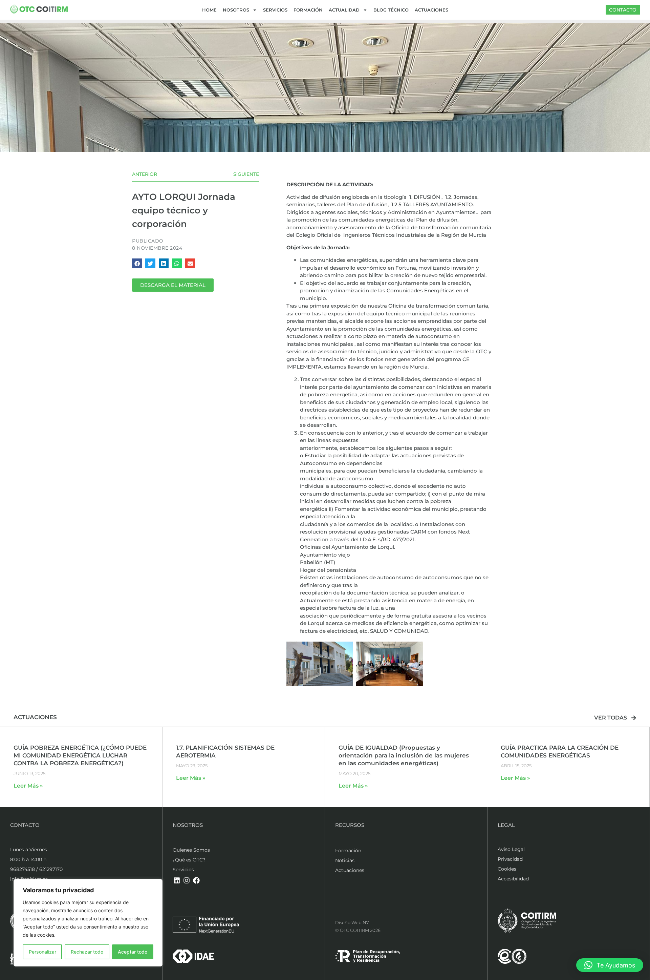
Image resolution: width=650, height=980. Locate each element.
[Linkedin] (177, 880)
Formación (308, 10)
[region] (88, 922)
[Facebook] (196, 880)
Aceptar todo (132, 952)
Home (209, 10)
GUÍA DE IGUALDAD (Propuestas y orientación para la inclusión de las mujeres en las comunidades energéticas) (404, 755)
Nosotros (236, 10)
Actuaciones (431, 10)
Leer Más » (28, 786)
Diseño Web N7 (352, 922)
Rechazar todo (87, 952)
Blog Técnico (391, 10)
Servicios (275, 10)
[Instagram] (186, 880)
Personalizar (42, 952)
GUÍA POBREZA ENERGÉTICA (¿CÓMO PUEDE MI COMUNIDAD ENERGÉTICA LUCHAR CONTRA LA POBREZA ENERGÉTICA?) (80, 755)
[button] (137, 263)
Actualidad (344, 10)
